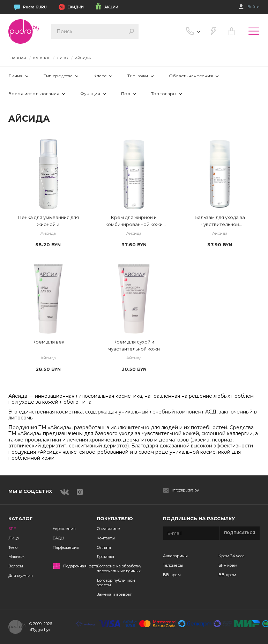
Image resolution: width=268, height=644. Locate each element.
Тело (12, 547)
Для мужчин (20, 575)
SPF (12, 528)
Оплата (104, 547)
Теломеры (173, 565)
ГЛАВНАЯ (17, 58)
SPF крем (227, 565)
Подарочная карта (80, 566)
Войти (253, 7)
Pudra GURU (35, 7)
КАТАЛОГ (41, 58)
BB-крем (172, 574)
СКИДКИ (75, 7)
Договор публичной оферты (116, 583)
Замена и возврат (114, 594)
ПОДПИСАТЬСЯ (239, 533)
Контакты (106, 538)
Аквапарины (175, 555)
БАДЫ (58, 538)
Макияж (16, 556)
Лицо (13, 538)
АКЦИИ (111, 7)
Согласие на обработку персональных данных (119, 568)
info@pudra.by (185, 490)
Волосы (15, 566)
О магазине (108, 528)
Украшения (64, 528)
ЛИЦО (62, 58)
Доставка (105, 556)
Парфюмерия (66, 547)
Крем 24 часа (231, 555)
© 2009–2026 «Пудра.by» (40, 626)
